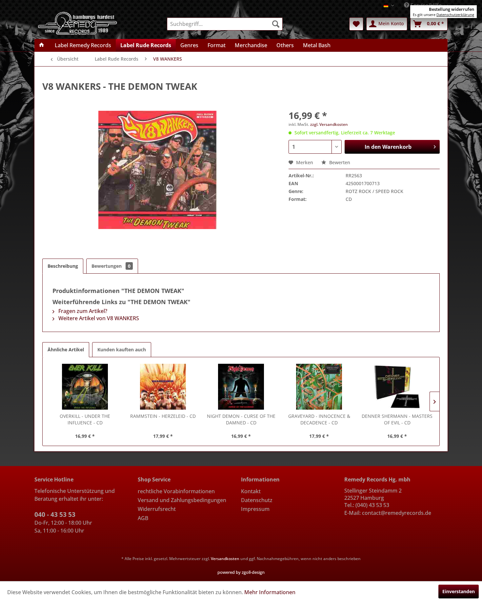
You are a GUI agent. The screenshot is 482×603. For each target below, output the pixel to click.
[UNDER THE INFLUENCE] (85, 387)
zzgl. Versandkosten (329, 124)
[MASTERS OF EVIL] (397, 387)
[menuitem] (225, 23)
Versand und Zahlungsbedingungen (182, 500)
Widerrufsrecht (157, 509)
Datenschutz (256, 500)
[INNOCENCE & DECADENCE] (319, 387)
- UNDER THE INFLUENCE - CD (85, 419)
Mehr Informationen (269, 592)
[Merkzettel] (356, 23)
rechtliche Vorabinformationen (176, 491)
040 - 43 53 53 (54, 514)
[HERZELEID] (163, 387)
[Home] (41, 45)
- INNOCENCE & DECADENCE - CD (319, 419)
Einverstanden (458, 591)
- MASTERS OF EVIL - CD (397, 419)
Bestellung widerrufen (451, 9)
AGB (143, 518)
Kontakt (251, 491)
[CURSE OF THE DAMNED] (241, 387)
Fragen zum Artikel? (82, 311)
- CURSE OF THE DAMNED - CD (241, 419)
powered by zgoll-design (241, 572)
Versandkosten (225, 558)
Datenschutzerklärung (455, 14)
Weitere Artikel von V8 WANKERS (98, 318)
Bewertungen (111, 266)
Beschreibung (63, 266)
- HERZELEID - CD (163, 416)
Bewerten (339, 162)
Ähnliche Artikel (66, 349)
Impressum (255, 509)
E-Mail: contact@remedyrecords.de (387, 512)
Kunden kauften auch (121, 349)
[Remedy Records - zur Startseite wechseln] (78, 23)
